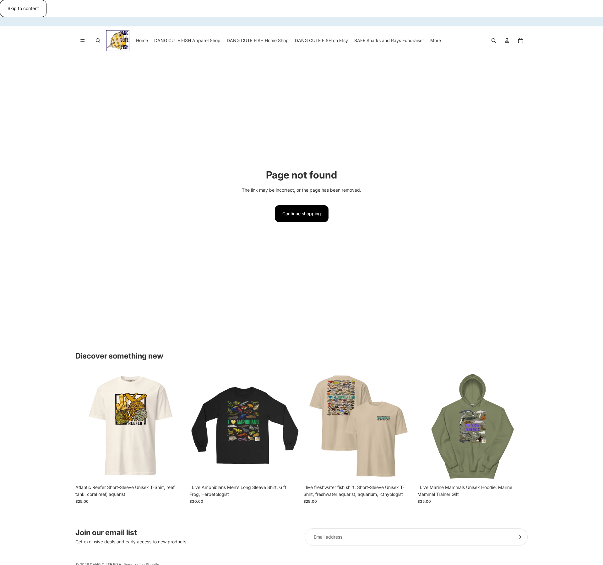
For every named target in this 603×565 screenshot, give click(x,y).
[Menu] (82, 40)
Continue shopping (301, 213)
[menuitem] (435, 40)
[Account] (507, 40)
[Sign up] (519, 537)
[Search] (98, 40)
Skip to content (23, 8)
